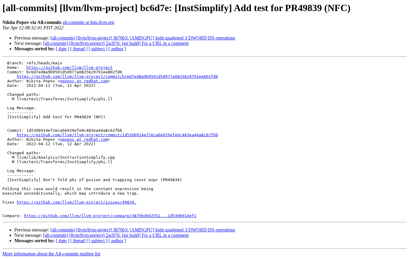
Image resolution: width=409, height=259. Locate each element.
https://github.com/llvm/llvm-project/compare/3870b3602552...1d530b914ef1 (110, 215)
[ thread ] (78, 48)
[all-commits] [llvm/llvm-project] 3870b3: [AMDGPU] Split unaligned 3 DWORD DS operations (142, 37)
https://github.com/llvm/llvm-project (69, 67)
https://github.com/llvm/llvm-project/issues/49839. (77, 202)
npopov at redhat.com (84, 81)
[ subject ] (98, 48)
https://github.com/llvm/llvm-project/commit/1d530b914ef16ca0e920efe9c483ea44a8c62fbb (117, 135)
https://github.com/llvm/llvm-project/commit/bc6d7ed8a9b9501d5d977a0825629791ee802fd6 (117, 76)
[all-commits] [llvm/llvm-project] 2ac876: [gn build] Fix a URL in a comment (116, 43)
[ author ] (117, 48)
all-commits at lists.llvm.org (88, 22)
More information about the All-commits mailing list (51, 253)
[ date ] (62, 48)
